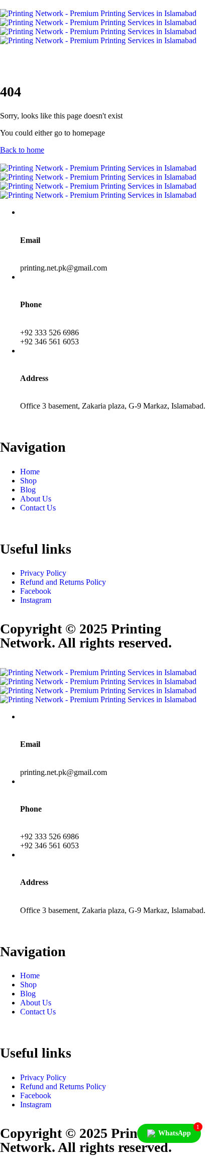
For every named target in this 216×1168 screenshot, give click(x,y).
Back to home (22, 150)
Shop (28, 480)
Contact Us (38, 507)
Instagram (35, 600)
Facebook (35, 591)
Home (30, 471)
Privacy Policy (43, 573)
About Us (35, 498)
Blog (28, 489)
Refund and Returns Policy (63, 582)
